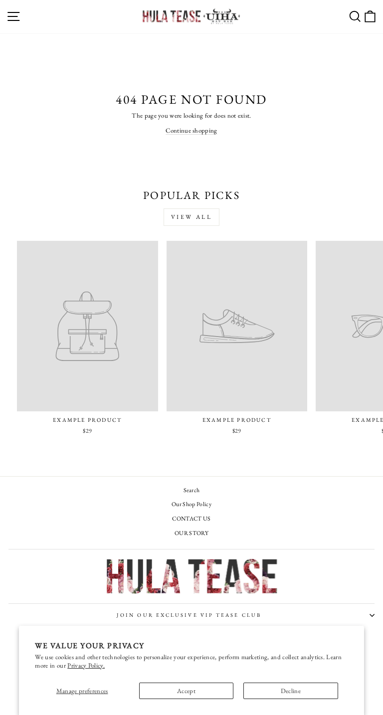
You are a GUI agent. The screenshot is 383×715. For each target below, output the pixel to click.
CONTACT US (191, 519)
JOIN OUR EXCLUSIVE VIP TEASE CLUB (189, 615)
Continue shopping (191, 130)
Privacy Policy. (86, 665)
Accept (186, 691)
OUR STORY (191, 533)
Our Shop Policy (191, 504)
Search (192, 490)
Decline (291, 691)
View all (191, 217)
